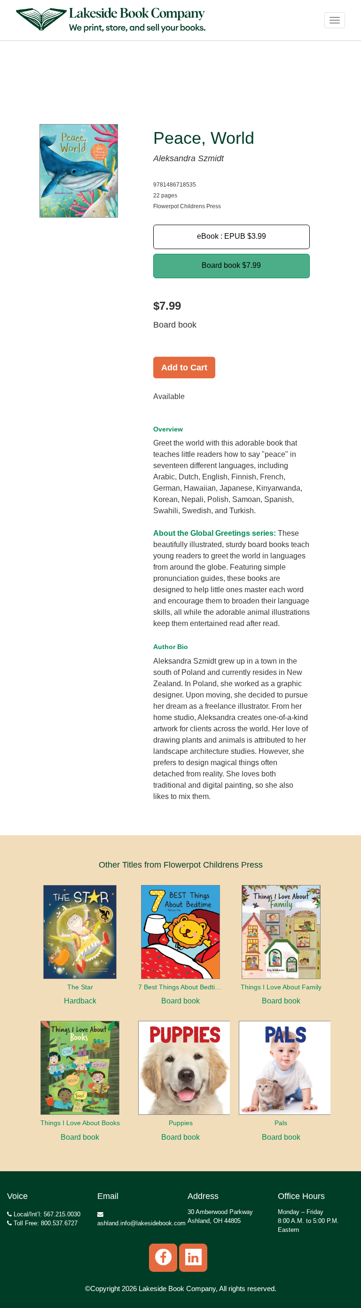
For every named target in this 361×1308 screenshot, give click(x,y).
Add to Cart (184, 367)
